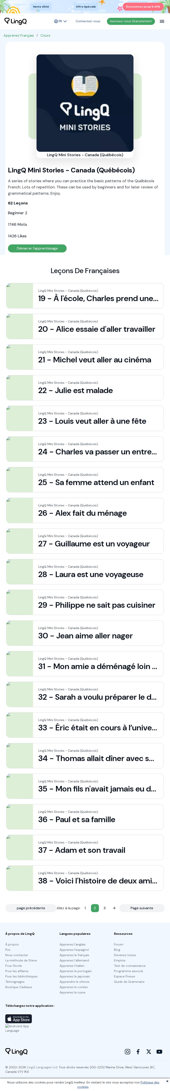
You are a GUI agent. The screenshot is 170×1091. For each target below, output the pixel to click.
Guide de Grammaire (129, 982)
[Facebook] (138, 1051)
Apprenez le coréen (74, 987)
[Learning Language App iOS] (18, 1018)
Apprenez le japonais (75, 976)
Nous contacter (16, 955)
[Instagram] (127, 1051)
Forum (118, 944)
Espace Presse (124, 976)
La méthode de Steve (21, 960)
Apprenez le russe (72, 992)
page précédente (31, 908)
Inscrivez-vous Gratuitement (131, 21)
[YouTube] (159, 1051)
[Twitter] (148, 1051)
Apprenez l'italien (72, 966)
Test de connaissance (130, 966)
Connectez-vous (88, 21)
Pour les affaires (17, 971)
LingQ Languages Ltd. (42, 1067)
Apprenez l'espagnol (74, 950)
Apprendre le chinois (74, 982)
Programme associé (128, 971)
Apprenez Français (19, 35)
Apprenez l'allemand (74, 960)
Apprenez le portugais (76, 971)
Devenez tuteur (125, 955)
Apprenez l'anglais (73, 944)
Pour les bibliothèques (21, 976)
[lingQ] (15, 21)
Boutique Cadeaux (18, 987)
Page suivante (142, 908)
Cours (45, 35)
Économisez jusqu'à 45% (143, 6)
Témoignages (15, 982)
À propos (12, 944)
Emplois (120, 960)
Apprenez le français (74, 955)
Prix (7, 950)
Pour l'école (13, 966)
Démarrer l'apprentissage (37, 248)
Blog (117, 950)
